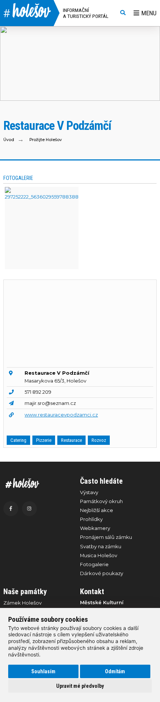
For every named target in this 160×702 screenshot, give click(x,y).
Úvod (8, 139)
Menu (149, 13)
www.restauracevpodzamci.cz (61, 415)
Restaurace (71, 440)
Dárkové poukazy (101, 573)
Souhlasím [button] (43, 671)
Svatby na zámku (100, 546)
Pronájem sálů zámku (106, 537)
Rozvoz (99, 440)
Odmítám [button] (115, 671)
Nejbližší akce (96, 510)
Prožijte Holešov (45, 139)
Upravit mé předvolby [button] (80, 686)
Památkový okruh (101, 501)
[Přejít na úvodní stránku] (38, 483)
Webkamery (95, 528)
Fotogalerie (94, 564)
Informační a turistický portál (85, 13)
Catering (18, 440)
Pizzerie (43, 440)
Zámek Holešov (22, 603)
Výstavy (89, 492)
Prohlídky (91, 519)
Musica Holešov (98, 555)
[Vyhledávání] (122, 13)
